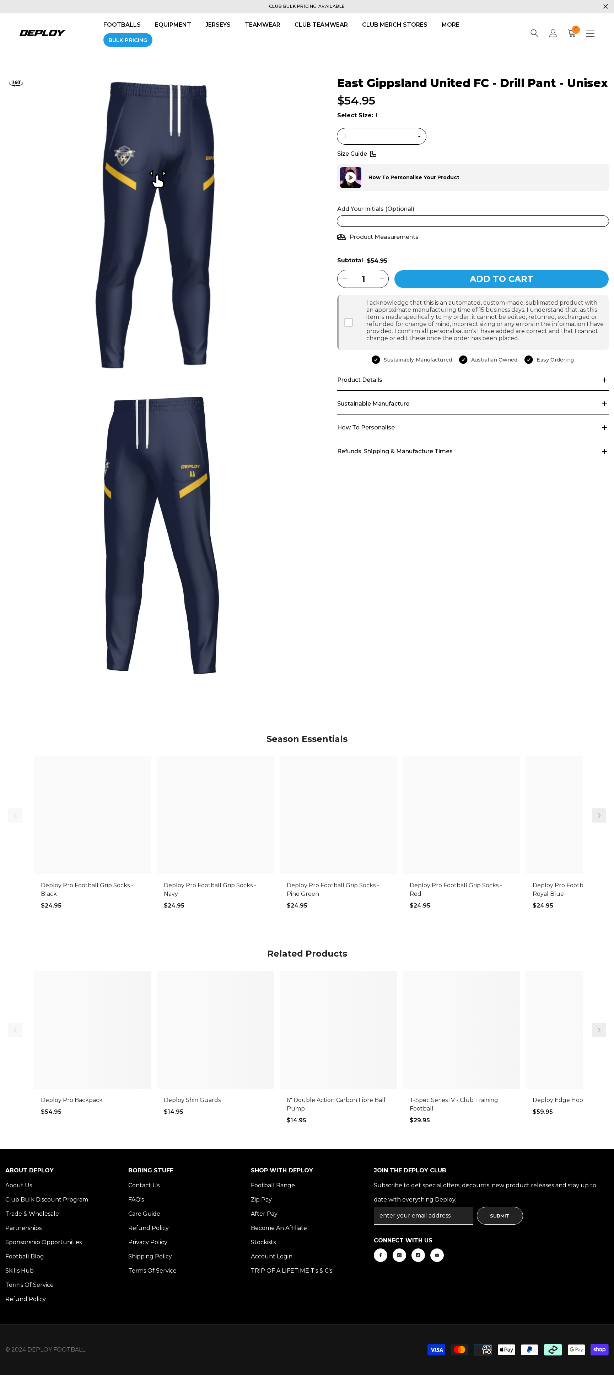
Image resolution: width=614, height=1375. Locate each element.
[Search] (534, 33)
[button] (337, 177)
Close (606, 7)
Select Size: (358, 115)
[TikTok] (418, 1255)
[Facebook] (380, 1255)
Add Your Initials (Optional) (375, 208)
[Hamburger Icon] (590, 34)
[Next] (599, 815)
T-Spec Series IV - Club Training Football (454, 1104)
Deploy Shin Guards (192, 1100)
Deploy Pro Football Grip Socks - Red (456, 889)
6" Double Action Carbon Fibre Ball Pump (336, 1104)
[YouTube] (437, 1255)
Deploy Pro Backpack (72, 1100)
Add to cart (501, 279)
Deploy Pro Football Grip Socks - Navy (210, 889)
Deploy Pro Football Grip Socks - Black (87, 889)
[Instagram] (399, 1255)
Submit (500, 1216)
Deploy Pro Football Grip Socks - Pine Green (333, 889)
